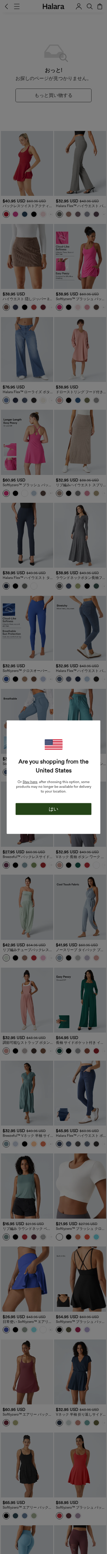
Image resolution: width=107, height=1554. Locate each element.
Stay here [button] (30, 782)
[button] (53, 744)
